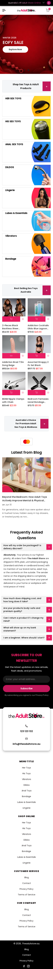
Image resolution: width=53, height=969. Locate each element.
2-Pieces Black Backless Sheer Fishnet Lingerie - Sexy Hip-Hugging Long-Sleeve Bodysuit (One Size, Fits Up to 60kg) (13, 327)
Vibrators (26, 779)
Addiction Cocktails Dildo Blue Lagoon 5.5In (38, 327)
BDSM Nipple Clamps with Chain (13, 400)
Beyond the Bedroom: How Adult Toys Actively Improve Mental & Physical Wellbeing (24, 500)
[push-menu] (4, 10)
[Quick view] (22, 319)
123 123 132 (26, 731)
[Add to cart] (11, 319)
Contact (26, 883)
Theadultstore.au (31, 943)
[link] (26, 44)
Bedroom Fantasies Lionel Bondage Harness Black (38, 400)
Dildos (27, 785)
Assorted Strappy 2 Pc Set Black (38, 364)
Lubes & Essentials (26, 802)
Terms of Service (26, 894)
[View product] (11, 355)
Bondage (26, 796)
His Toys (26, 773)
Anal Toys (27, 790)
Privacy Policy (26, 888)
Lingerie (26, 807)
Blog (26, 877)
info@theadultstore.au (26, 744)
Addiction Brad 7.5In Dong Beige (13, 364)
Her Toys (26, 767)
